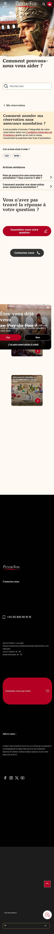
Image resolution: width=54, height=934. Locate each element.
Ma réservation (15, 105)
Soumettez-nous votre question (24, 231)
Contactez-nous (24, 252)
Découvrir (37, 351)
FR (5, 925)
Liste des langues (10, 913)
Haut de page (47, 884)
